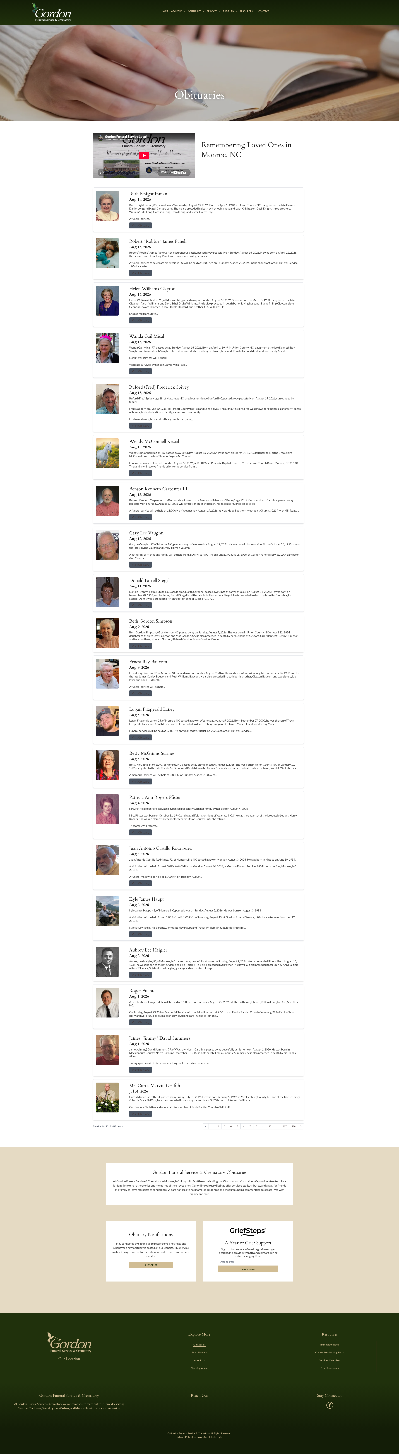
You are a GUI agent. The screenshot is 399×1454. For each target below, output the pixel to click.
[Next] (301, 1126)
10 (270, 1126)
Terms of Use (200, 1436)
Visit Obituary (140, 225)
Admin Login (215, 1436)
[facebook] (329, 1405)
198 (294, 1126)
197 (285, 1126)
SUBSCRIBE (248, 1269)
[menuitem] (165, 11)
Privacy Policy (184, 1436)
